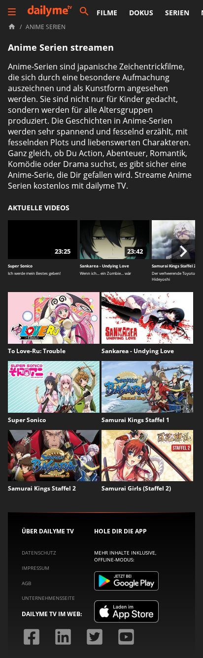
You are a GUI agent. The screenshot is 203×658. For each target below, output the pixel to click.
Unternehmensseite (48, 597)
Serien (177, 12)
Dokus (141, 12)
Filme (107, 12)
